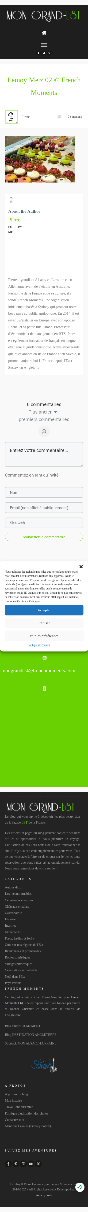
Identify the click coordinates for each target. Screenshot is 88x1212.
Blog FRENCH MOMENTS (23, 1026)
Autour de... (13, 887)
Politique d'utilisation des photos (26, 1113)
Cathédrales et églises (19, 900)
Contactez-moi (14, 1120)
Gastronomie (13, 913)
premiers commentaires (44, 419)
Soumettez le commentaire (44, 537)
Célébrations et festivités (21, 970)
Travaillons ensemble (19, 1107)
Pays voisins (13, 983)
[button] (81, 566)
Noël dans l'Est (15, 976)
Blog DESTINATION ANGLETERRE (31, 1035)
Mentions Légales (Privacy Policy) (28, 1126)
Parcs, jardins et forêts (19, 938)
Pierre (14, 220)
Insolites (10, 925)
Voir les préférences (44, 636)
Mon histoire (13, 1100)
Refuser (44, 623)
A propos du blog (16, 1094)
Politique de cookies (39, 644)
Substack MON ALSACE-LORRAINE (31, 1043)
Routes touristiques (17, 957)
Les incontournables (18, 893)
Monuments (12, 932)
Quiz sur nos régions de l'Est (24, 945)
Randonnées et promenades (23, 951)
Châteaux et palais (17, 906)
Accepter (44, 610)
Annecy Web (44, 1195)
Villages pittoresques (18, 964)
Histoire (10, 919)
